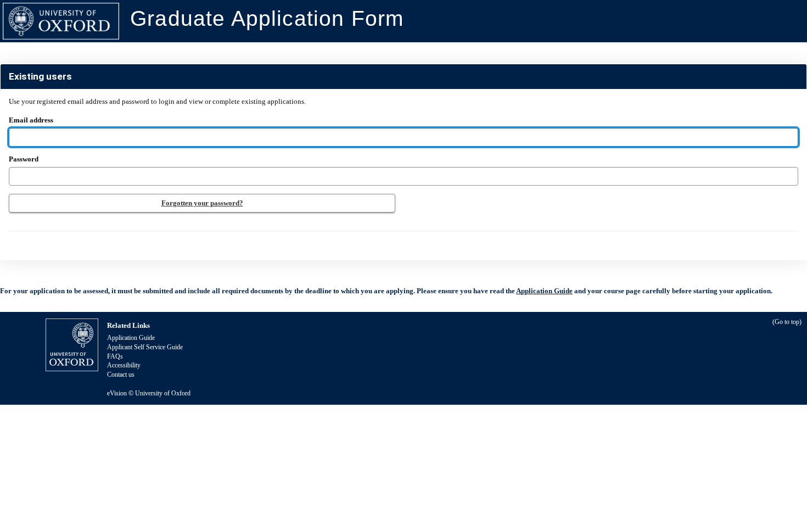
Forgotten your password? (202, 203)
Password (23, 159)
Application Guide (544, 291)
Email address (157, 110)
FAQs (115, 356)
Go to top (787, 322)
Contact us (120, 374)
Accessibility (124, 365)
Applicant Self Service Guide (145, 347)
